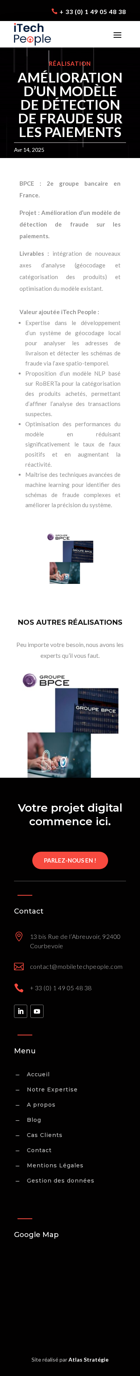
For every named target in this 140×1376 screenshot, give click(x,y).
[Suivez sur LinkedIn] (20, 1011)
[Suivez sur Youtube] (37, 1011)
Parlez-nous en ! (70, 860)
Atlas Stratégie (88, 1359)
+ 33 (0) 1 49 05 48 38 (93, 11)
